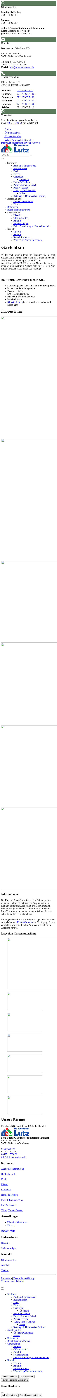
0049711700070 (9, 1154)
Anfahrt (17, 220)
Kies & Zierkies (14, 302)
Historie (17, 215)
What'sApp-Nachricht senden (27, 240)
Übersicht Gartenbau (23, 201)
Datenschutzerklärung (23, 1278)
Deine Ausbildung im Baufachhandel (31, 226)
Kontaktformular (21, 237)
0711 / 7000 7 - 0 (25, 90)
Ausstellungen (14, 1330)
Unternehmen (13, 1343)
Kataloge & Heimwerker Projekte (29, 196)
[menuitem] (6, 129)
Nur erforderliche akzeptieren (15, 1380)
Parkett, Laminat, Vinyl (24, 185)
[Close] (2, 1289)
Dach (16, 171)
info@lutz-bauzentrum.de (22, 67)
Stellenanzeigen (20, 223)
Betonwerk (12, 207)
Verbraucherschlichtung (12, 1281)
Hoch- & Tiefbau (21, 182)
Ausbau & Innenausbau (24, 165)
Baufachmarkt (20, 168)
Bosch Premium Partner (18, 209)
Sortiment (12, 1294)
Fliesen (16, 174)
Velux (22, 193)
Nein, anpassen (26, 1377)
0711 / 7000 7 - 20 (25, 97)
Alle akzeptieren (9, 1377)
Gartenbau (18, 176)
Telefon (17, 231)
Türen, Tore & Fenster (24, 190)
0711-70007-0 (33, 142)
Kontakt (11, 1360)
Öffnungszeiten (20, 218)
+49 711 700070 (14, 123)
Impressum (6, 1278)
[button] (2, 158)
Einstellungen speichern (30, 1395)
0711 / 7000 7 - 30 (25, 100)
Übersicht (24, 179)
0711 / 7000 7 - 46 (25, 104)
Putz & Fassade (20, 187)
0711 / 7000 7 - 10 (25, 94)
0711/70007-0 (8, 1148)
